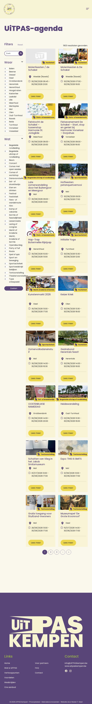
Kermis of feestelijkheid (15, 216)
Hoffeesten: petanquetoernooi (71, 184)
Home (7, 663)
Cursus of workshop (13, 174)
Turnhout (13, 124)
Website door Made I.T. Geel (72, 702)
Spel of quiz (14, 254)
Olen (11, 112)
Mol (10, 109)
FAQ (37, 668)
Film (11, 205)
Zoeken (13, 288)
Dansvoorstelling (17, 178)
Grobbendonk (15, 81)
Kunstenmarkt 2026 (39, 294)
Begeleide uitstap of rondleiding (14, 154)
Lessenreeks (15, 221)
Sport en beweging (13, 259)
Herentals (13, 84)
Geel (11, 78)
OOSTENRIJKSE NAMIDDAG (36, 405)
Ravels (12, 118)
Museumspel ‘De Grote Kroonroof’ (70, 515)
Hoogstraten (15, 90)
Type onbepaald (14, 280)
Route (12, 251)
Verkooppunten (11, 672)
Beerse (12, 71)
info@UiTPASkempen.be (76, 663)
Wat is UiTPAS (10, 668)
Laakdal (12, 96)
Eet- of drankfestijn (14, 183)
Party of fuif (14, 248)
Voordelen (9, 677)
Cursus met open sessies (15, 168)
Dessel (12, 74)
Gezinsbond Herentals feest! (70, 351)
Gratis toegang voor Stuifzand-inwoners (40, 515)
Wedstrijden (10, 682)
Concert (13, 163)
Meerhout (13, 103)
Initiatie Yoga (68, 239)
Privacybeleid (34, 702)
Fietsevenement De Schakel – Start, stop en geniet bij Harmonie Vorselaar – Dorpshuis (72, 127)
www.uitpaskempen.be (75, 666)
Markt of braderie (13, 231)
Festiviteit (13, 196)
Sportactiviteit (16, 263)
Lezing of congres (13, 225)
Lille (10, 99)
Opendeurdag (15, 245)
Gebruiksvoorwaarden (50, 702)
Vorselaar (13, 128)
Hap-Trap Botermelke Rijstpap (39, 241)
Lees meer (36, 96)
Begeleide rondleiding (14, 146)
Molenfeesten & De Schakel (71, 69)
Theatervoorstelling (18, 275)
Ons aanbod (10, 687)
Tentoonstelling (16, 272)
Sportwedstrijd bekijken (16, 268)
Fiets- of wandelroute (15, 201)
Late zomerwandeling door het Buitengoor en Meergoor (40, 186)
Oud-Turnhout (16, 115)
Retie (11, 121)
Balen (11, 68)
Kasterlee (13, 93)
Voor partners (41, 663)
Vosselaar (13, 131)
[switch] (6, 69)
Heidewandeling (70, 404)
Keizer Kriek (67, 294)
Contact (39, 672)
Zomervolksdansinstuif (40, 351)
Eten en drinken (12, 189)
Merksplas (14, 106)
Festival (12, 193)
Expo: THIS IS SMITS (71, 458)
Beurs (11, 160)
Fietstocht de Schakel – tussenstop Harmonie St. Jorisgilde (35, 127)
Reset (20, 44)
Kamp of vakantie (13, 210)
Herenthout (14, 87)
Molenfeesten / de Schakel (38, 69)
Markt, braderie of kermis (14, 239)
